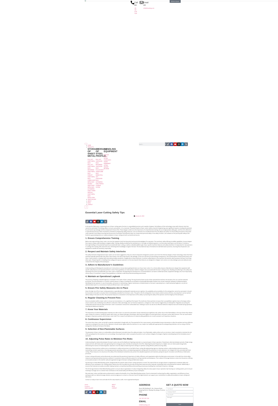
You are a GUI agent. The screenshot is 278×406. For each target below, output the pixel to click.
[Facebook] (171, 144)
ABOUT (89, 201)
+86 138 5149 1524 (144, 398)
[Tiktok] (168, 144)
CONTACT (90, 204)
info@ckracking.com (144, 405)
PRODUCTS (91, 147)
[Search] (165, 144)
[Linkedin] (182, 144)
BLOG (89, 203)
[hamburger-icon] (86, 143)
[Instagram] (179, 144)
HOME (89, 145)
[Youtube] (175, 144)
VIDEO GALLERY (92, 199)
